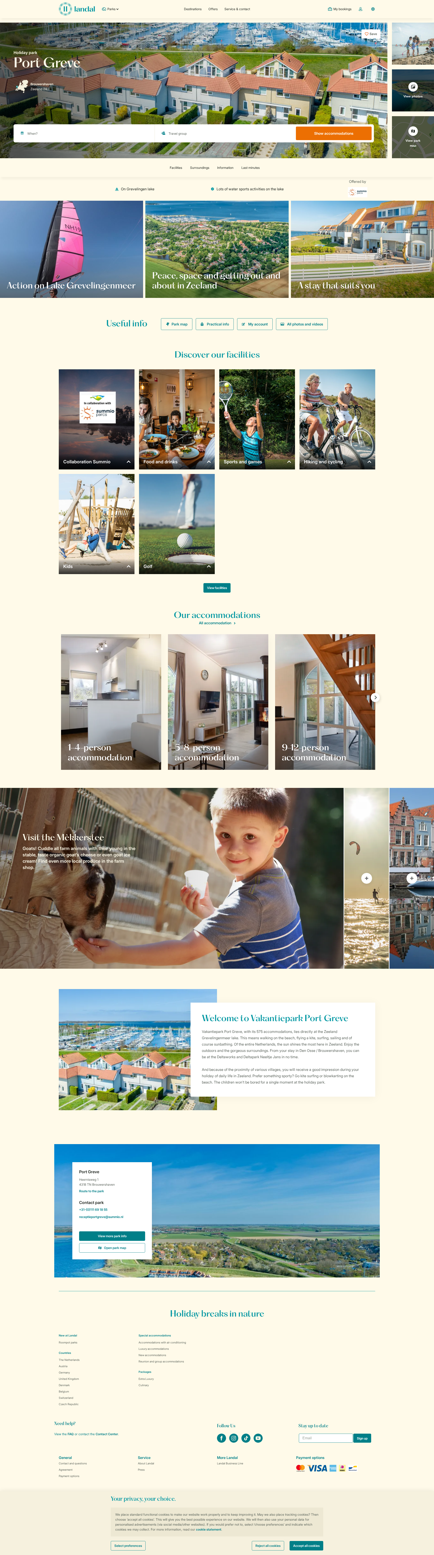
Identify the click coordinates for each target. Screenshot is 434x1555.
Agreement (66, 1469)
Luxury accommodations (154, 1348)
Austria (63, 1366)
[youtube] (258, 1441)
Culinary (144, 1385)
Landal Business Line (230, 1463)
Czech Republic (69, 1404)
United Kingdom (69, 1379)
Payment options (69, 1476)
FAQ (71, 1434)
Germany (64, 1372)
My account (258, 324)
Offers (213, 9)
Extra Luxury (146, 1379)
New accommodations (152, 1355)
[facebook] (222, 1441)
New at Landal (68, 1335)
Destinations (193, 9)
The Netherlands (69, 1360)
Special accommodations (155, 1335)
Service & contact (237, 9)
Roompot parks (68, 1342)
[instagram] (234, 1441)
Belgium (64, 1391)
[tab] (172, 878)
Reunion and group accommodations (161, 1361)
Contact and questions (73, 1463)
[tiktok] (246, 1441)
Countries (65, 1353)
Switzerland (66, 1398)
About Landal (146, 1463)
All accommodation (215, 623)
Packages (145, 1372)
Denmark (64, 1385)
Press (141, 1469)
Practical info (218, 324)
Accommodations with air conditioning (162, 1342)
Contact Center (107, 1434)
